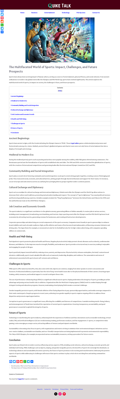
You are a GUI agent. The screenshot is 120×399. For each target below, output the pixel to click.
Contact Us (96, 13)
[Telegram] (2, 28)
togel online (75, 143)
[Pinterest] (2, 18)
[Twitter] (2, 14)
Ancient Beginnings (17, 96)
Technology (66, 13)
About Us (40, 389)
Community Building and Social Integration (25, 105)
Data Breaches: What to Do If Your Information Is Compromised (29, 366)
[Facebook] (2, 11)
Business (34, 13)
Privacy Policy (64, 389)
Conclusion (15, 133)
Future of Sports (17, 128)
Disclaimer (55, 389)
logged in (21, 379)
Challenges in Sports (18, 123)
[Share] (2, 32)
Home (22, 13)
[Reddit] (2, 21)
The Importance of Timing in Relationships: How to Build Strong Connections (33, 368)
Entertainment (49, 13)
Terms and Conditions (76, 389)
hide (60, 91)
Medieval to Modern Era (19, 101)
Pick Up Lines (81, 13)
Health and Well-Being (18, 119)
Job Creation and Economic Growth (22, 114)
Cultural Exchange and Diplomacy (22, 110)
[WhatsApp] (2, 25)
